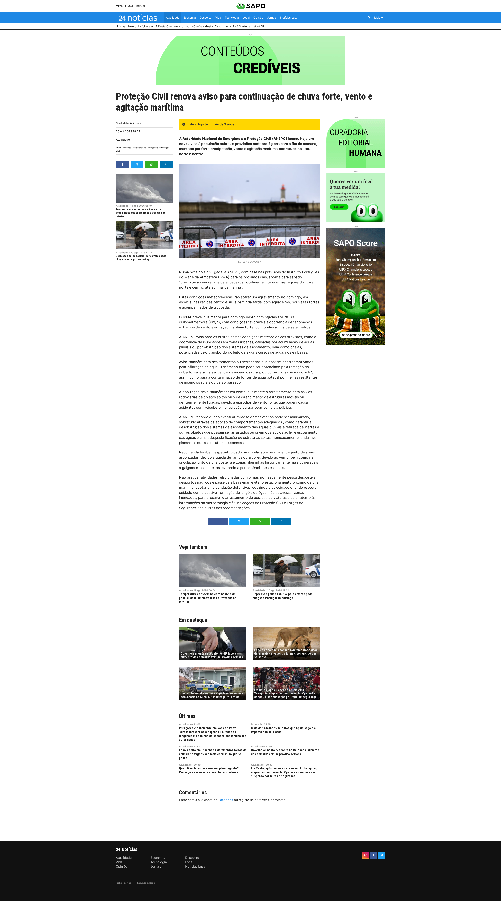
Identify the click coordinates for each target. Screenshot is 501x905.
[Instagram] (365, 855)
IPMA (118, 148)
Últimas (187, 716)
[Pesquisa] (369, 17)
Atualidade (123, 139)
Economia (256, 724)
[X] (381, 855)
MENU (119, 6)
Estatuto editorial (146, 882)
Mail (131, 6)
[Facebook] (373, 855)
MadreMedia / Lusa (128, 123)
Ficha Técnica (123, 882)
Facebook (225, 800)
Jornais (141, 6)
